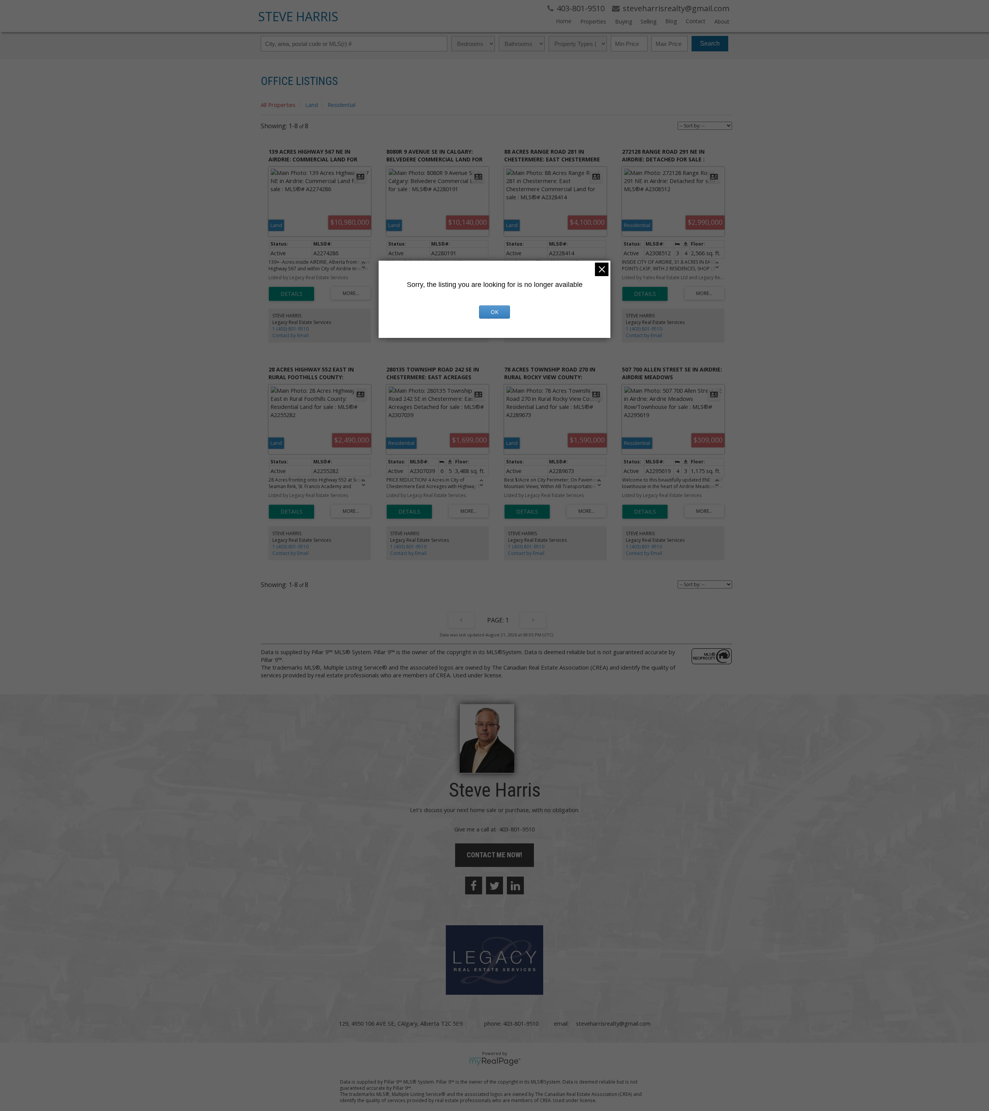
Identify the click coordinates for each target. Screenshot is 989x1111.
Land (311, 105)
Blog (671, 21)
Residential (341, 105)
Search (710, 43)
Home (563, 21)
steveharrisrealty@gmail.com (613, 1023)
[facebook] (473, 885)
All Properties (278, 105)
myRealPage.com (495, 1061)
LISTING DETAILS (291, 294)
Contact (695, 21)
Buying (623, 21)
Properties (593, 21)
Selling (648, 21)
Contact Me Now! (494, 855)
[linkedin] (515, 885)
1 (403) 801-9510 (290, 329)
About (721, 21)
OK (494, 311)
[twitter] (494, 885)
